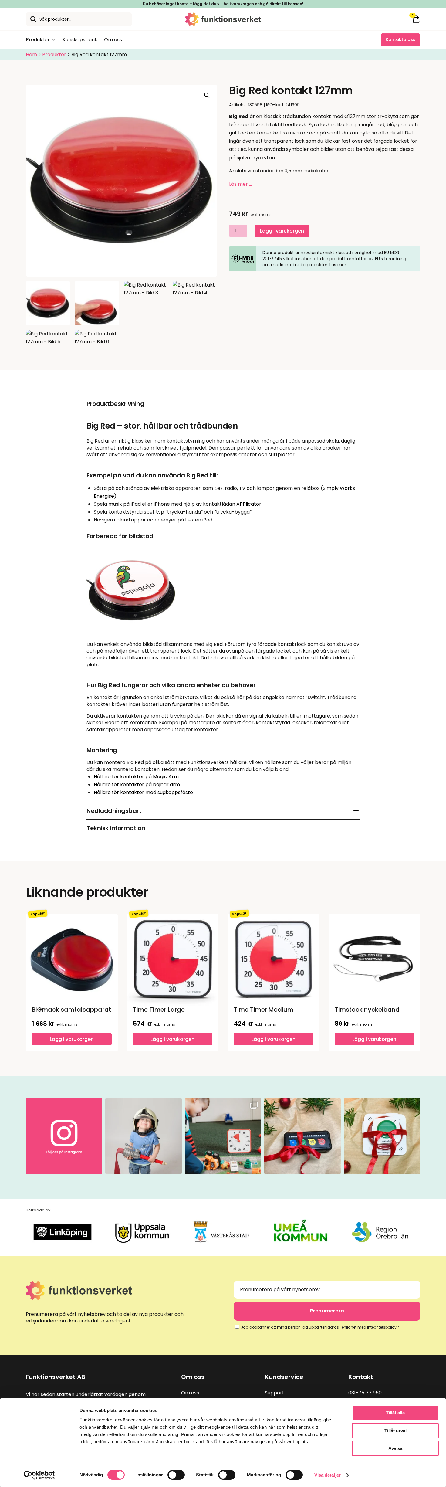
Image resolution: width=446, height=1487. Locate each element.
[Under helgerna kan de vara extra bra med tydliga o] (302, 1136)
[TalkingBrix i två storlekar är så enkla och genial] (382, 1136)
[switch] (176, 1475)
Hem (31, 54)
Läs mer (337, 265)
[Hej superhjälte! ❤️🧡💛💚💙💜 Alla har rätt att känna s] (143, 1136)
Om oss (113, 39)
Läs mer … (240, 184)
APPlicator (248, 504)
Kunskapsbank (80, 39)
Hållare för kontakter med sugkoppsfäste (143, 792)
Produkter (38, 39)
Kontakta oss (400, 39)
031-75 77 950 (365, 1392)
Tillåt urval (395, 1430)
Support (274, 1392)
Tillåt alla (395, 1412)
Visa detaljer (327, 1475)
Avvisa (395, 1448)
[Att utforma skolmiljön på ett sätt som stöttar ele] (223, 1136)
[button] (206, 95)
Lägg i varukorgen (282, 230)
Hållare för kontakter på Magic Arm (136, 776)
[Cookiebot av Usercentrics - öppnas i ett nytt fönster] (39, 1475)
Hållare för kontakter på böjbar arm (137, 784)
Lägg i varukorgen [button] (72, 1039)
